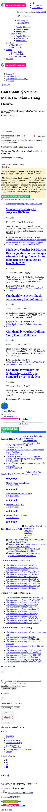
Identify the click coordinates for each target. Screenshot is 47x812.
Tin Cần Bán (37, 8)
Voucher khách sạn (23, 27)
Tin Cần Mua (16, 34)
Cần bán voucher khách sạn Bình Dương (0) (23, 620)
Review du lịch (17, 52)
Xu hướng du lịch (18, 54)
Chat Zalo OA (10, 801)
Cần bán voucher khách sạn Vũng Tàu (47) (23, 600)
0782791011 (28, 16)
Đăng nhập (24, 23)
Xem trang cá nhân (9, 417)
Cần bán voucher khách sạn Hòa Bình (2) (22, 579)
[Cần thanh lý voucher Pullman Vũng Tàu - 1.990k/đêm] (26, 326)
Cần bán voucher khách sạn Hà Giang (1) (22, 588)
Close (17, 708)
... (22, 158)
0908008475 (11, 429)
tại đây (30, 147)
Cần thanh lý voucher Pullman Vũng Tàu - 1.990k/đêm (25, 333)
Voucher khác (21, 31)
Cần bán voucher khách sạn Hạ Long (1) (22, 567)
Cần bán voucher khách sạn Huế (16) (21, 637)
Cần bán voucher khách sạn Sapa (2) (20, 570)
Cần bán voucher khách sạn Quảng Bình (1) (23, 657)
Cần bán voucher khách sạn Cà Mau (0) (22, 614)
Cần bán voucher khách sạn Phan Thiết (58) (23, 655)
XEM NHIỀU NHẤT (12, 438)
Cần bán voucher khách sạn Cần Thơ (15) (22, 607)
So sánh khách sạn (18, 56)
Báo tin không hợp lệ (16, 196)
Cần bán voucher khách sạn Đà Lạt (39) (22, 604)
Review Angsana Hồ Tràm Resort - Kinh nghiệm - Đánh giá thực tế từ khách (24, 550)
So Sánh (9, 59)
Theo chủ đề (16, 47)
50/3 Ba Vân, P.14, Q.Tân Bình (20, 793)
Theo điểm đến (17, 45)
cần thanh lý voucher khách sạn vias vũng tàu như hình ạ (24, 297)
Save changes (7, 708)
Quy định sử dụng (13, 745)
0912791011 (41, 12)
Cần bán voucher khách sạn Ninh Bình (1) (23, 581)
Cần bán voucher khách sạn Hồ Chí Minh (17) (24, 598)
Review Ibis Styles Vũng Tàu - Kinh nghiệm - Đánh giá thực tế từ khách (26, 541)
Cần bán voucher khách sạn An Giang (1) (22, 609)
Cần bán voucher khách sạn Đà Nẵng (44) (22, 639)
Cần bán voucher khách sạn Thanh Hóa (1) (23, 572)
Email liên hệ (6, 686)
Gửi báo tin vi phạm (9, 689)
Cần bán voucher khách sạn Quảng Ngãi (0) (23, 659)
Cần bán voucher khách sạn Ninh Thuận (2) (23, 653)
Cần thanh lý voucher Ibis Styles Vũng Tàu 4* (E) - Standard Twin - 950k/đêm (23, 373)
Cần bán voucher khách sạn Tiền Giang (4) (23, 616)
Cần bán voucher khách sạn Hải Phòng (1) (23, 586)
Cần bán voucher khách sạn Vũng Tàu (18, 199)
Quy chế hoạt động (13, 747)
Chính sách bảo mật (14, 743)
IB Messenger (11, 805)
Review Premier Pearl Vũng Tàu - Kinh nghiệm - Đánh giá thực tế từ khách (27, 545)
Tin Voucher (37, 5)
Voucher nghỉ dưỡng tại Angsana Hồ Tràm (21, 210)
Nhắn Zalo (7, 432)
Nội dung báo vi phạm (10, 681)
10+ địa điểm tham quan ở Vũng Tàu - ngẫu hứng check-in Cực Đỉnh (29, 532)
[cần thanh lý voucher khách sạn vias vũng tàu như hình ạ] (26, 290)
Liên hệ (9, 752)
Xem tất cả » (41, 526)
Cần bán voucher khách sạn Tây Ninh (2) (22, 611)
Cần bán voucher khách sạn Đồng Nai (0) (22, 623)
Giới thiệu (10, 738)
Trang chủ (10, 736)
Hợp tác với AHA (13, 740)
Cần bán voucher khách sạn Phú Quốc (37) (23, 602)
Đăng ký (24, 20)
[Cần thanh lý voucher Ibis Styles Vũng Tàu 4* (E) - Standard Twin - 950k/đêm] (26, 364)
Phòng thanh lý (22, 38)
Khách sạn (10, 43)
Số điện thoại (6, 683)
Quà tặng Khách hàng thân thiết (18, 749)
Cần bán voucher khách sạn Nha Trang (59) (23, 650)
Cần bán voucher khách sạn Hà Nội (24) (22, 565)
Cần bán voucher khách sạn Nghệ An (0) (22, 574)
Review (9, 50)
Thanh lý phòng (22, 29)
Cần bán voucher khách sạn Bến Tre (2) (22, 618)
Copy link (5, 167)
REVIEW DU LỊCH (11, 528)
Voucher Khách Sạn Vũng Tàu (13, 474)
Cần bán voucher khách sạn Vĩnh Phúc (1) (23, 583)
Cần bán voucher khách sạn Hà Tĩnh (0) (22, 577)
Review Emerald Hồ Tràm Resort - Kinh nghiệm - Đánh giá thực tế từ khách (24, 554)
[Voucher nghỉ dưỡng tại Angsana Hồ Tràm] (24, 204)
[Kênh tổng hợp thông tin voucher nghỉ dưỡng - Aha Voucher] (16, 8)
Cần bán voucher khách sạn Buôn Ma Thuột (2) (25, 662)
